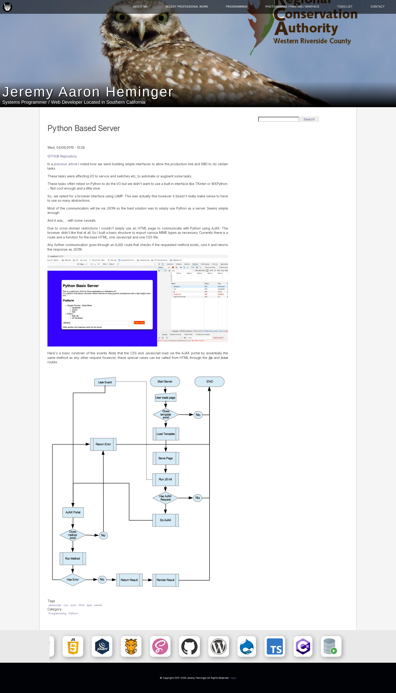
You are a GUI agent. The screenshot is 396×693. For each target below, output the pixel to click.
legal (233, 677)
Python (73, 613)
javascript (55, 605)
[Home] (7, 7)
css (65, 605)
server (98, 605)
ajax (89, 605)
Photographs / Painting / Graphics (292, 6)
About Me (140, 6)
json (73, 605)
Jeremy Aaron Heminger (88, 91)
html (81, 605)
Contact (378, 6)
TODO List (345, 6)
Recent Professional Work (186, 6)
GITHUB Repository (62, 156)
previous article (65, 164)
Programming (237, 6)
